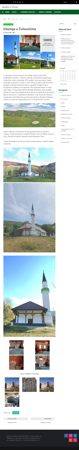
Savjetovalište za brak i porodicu (67, 130)
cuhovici (16, 412)
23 (65, 78)
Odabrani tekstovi (28, 12)
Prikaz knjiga (64, 122)
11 (70, 75)
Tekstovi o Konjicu (66, 134)
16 (65, 77)
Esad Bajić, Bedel (66, 52)
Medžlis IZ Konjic (10, 7)
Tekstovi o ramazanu (66, 138)
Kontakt (57, 12)
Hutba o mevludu (66, 48)
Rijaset (63, 125)
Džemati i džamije (45, 12)
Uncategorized (65, 142)
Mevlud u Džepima (66, 34)
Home (7, 12)
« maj (61, 84)
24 (67, 78)
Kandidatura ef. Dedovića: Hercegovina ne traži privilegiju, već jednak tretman (68, 58)
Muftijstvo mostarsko (67, 114)
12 (72, 75)
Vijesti (14, 12)
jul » (65, 84)
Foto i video (64, 99)
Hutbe (62, 103)
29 (63, 80)
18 (70, 77)
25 (70, 78)
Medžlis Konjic (65, 110)
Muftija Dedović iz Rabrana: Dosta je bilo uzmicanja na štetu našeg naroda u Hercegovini (68, 41)
